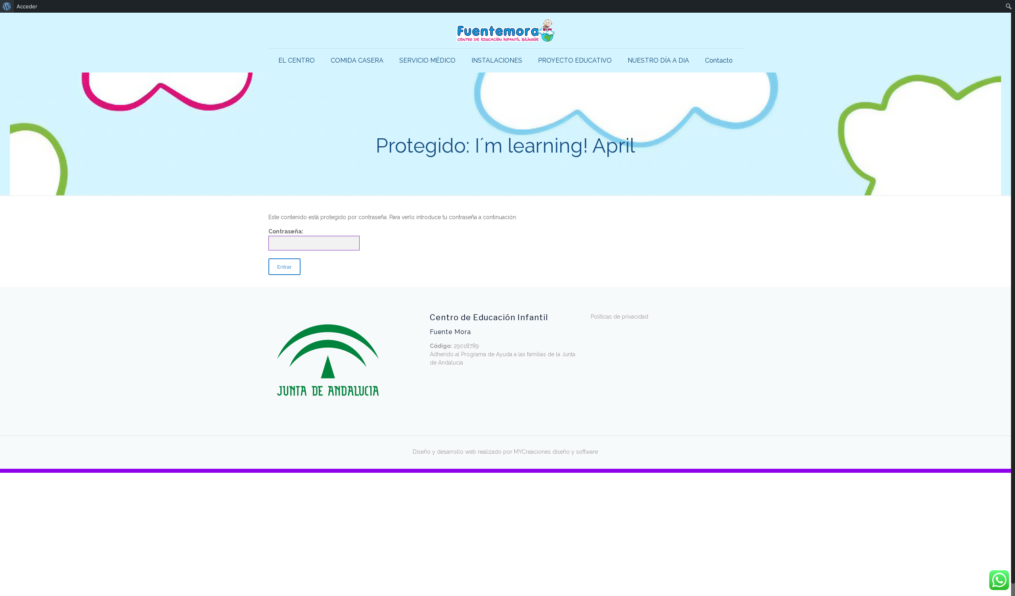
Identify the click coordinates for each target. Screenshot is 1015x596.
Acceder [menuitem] (27, 6)
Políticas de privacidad (619, 316)
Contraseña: (285, 231)
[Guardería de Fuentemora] (505, 30)
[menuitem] (7, 6)
